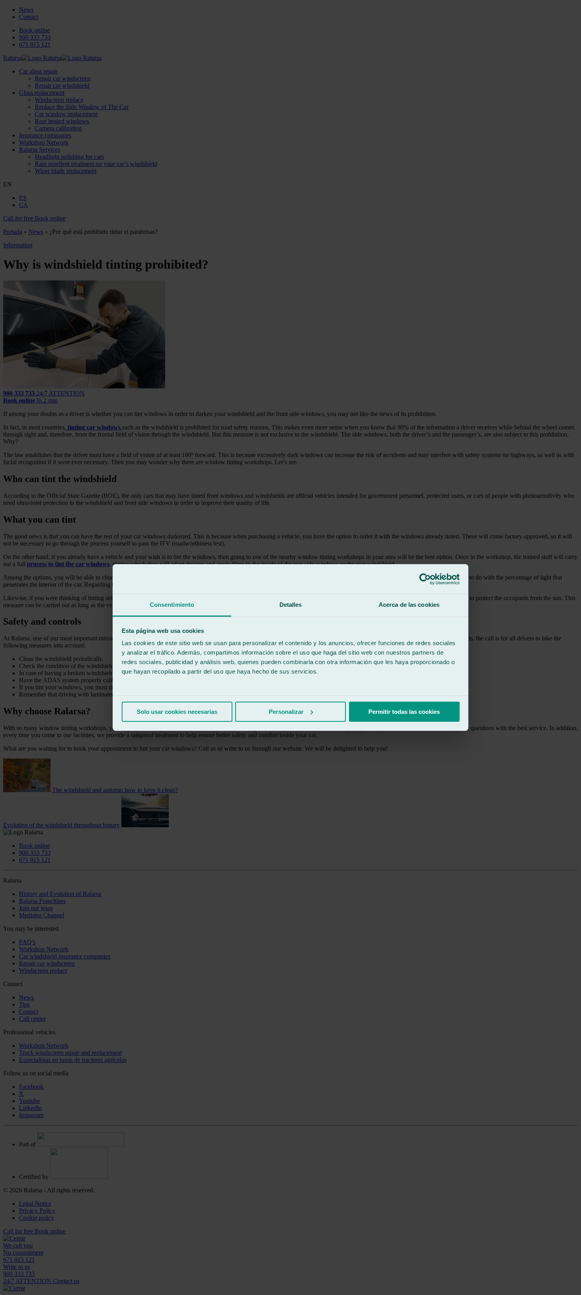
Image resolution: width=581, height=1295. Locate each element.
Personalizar (286, 711)
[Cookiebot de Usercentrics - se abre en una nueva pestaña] (425, 579)
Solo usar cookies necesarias (177, 711)
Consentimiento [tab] (172, 604)
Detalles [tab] (290, 604)
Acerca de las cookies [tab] (409, 604)
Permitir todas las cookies (404, 711)
